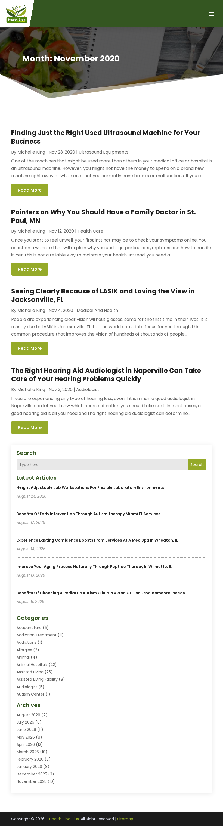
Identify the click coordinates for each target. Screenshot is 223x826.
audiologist (27, 687)
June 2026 (26, 729)
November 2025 (32, 781)
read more (30, 190)
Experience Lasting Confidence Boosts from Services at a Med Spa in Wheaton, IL (97, 540)
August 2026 (28, 715)
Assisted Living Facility (37, 679)
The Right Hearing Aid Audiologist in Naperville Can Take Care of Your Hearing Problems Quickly (106, 374)
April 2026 (26, 744)
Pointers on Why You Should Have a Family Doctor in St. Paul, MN (103, 216)
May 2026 (26, 737)
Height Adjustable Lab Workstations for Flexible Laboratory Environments (90, 487)
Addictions (26, 642)
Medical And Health (97, 310)
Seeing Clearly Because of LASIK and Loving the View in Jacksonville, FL (103, 295)
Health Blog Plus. (64, 819)
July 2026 (25, 722)
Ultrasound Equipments (103, 152)
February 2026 (30, 759)
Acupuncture (29, 627)
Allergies (24, 650)
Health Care (90, 231)
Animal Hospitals (32, 664)
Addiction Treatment (37, 635)
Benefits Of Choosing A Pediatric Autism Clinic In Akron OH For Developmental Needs (101, 593)
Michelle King (31, 152)
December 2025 (32, 774)
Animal (23, 657)
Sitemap (125, 819)
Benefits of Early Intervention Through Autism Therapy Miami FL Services (88, 514)
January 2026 (29, 766)
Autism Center (30, 694)
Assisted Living (30, 672)
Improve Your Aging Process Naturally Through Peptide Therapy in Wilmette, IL (94, 566)
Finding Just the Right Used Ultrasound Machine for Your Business (105, 137)
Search (197, 464)
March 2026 (28, 752)
